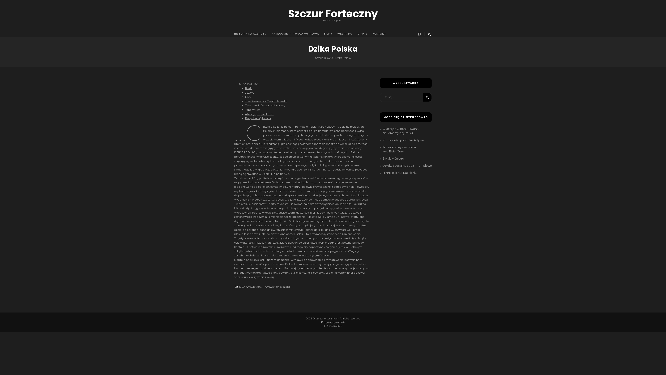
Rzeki (248, 88)
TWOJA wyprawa (306, 33)
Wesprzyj (344, 33)
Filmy (328, 33)
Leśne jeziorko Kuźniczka (399, 172)
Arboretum (252, 109)
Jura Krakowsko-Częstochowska (266, 101)
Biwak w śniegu (393, 158)
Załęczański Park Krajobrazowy (265, 105)
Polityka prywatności (333, 322)
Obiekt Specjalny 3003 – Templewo (407, 165)
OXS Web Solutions (333, 326)
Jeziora (249, 92)
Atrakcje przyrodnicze (259, 114)
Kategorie (280, 33)
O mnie (362, 33)
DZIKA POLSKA (248, 84)
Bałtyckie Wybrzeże (258, 118)
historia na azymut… (250, 33)
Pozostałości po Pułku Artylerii (403, 140)
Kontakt (379, 33)
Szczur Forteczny (333, 13)
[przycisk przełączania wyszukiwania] (429, 34)
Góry (248, 97)
